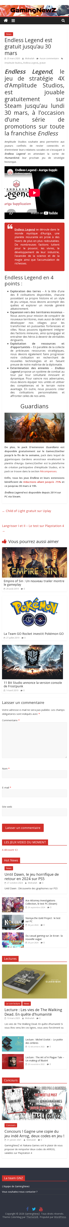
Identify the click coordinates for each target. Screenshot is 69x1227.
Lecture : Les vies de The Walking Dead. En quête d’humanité (33, 1011)
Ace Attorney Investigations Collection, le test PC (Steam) (41, 902)
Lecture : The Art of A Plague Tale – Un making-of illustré (44, 1059)
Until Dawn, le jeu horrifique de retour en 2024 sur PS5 (32, 876)
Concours (10, 1125)
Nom (6, 768)
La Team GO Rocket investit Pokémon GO (34, 634)
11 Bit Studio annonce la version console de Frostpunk (33, 684)
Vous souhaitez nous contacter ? (19, 1191)
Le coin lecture (13, 1003)
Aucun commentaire (49, 58)
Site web (7, 806)
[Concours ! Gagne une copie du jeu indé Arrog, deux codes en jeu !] (34, 1087)
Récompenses (48, 471)
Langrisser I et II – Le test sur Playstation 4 (33, 528)
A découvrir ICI (10, 849)
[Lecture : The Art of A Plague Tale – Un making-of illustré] (13, 1055)
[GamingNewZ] (34, 7)
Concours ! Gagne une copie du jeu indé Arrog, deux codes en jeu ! (34, 1133)
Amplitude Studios (13, 62)
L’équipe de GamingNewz (15, 1186)
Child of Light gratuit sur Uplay (26, 511)
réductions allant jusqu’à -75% (42, 481)
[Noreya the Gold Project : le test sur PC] (13, 916)
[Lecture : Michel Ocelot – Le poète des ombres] (13, 1038)
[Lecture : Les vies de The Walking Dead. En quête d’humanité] (34, 966)
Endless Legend (30, 62)
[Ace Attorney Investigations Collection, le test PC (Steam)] (13, 899)
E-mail (6, 787)
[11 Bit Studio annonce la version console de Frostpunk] (32, 647)
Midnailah (30, 58)
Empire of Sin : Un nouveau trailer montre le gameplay (34, 583)
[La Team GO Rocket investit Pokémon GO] (34, 598)
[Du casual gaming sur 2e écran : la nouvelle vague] (13, 934)
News (8, 34)
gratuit (42, 62)
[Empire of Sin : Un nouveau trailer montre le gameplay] (34, 549)
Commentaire (11, 720)
